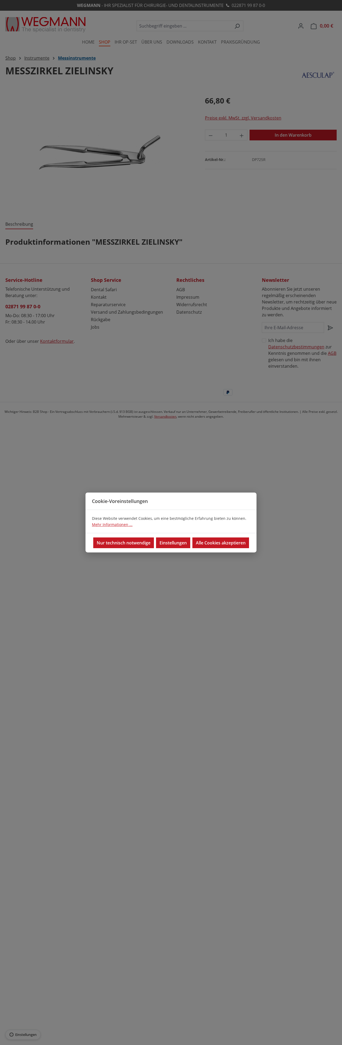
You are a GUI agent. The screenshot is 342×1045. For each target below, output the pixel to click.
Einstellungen (173, 543)
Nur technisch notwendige (123, 543)
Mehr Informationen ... (112, 524)
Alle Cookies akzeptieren (221, 543)
